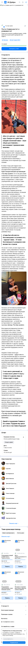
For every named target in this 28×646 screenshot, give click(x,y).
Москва (6, 40)
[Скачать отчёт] (23, 438)
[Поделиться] (25, 25)
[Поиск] (19, 2)
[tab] (8, 533)
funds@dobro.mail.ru (8, 621)
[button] (14, 606)
